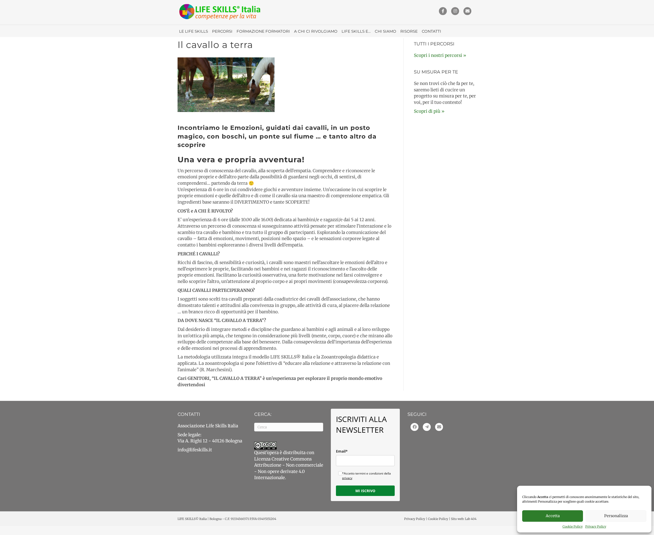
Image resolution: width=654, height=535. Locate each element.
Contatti (431, 31)
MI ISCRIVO (365, 490)
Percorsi (222, 31)
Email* (342, 451)
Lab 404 (470, 519)
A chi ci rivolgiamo (315, 31)
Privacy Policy (595, 526)
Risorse (409, 31)
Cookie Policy (573, 526)
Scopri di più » (429, 111)
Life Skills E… (356, 31)
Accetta (553, 515)
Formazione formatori (263, 31)
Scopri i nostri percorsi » (440, 55)
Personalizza (616, 515)
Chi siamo (385, 31)
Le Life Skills (193, 31)
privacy (347, 478)
